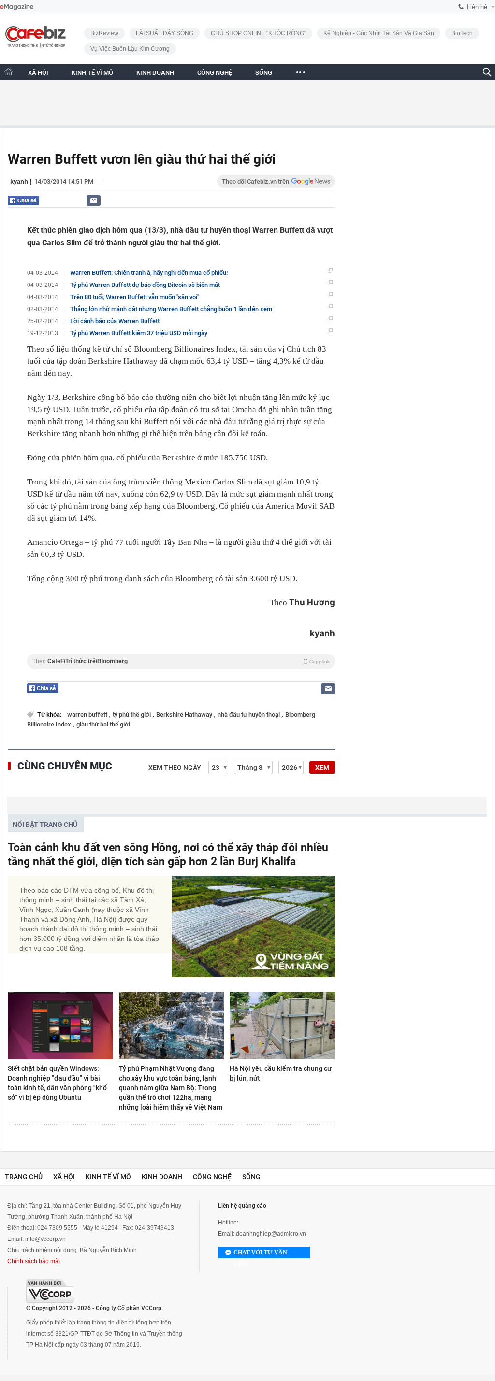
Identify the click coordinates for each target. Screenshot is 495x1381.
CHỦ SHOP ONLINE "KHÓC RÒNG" (258, 33)
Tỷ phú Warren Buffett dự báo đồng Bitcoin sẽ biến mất (145, 284)
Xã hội (64, 1177)
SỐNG (263, 72)
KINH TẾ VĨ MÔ (92, 72)
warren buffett (88, 714)
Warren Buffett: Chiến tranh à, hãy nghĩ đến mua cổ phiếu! (149, 272)
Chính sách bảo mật (33, 1261)
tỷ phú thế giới (132, 714)
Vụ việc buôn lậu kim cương (130, 48)
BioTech (462, 33)
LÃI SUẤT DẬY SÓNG (164, 33)
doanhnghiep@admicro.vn (271, 1233)
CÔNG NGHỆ (214, 72)
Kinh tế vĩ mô (108, 1177)
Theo (181, 661)
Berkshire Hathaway (185, 714)
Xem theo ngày (174, 767)
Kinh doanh (162, 1177)
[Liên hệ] (94, 200)
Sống (251, 1177)
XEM (322, 767)
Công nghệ (212, 1177)
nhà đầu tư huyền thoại (249, 714)
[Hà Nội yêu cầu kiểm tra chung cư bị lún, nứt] (282, 1025)
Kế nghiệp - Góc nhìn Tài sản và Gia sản (378, 33)
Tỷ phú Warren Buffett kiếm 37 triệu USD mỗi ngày (138, 333)
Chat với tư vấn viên (260, 1253)
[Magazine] (16, 7)
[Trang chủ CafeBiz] (8, 71)
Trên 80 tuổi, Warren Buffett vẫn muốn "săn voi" (134, 296)
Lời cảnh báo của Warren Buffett (115, 321)
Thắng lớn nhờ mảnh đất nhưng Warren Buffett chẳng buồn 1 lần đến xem (171, 309)
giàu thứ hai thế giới (103, 724)
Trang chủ (24, 1177)
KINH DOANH (155, 72)
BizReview (104, 33)
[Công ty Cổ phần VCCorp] (50, 1291)
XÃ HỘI (38, 72)
